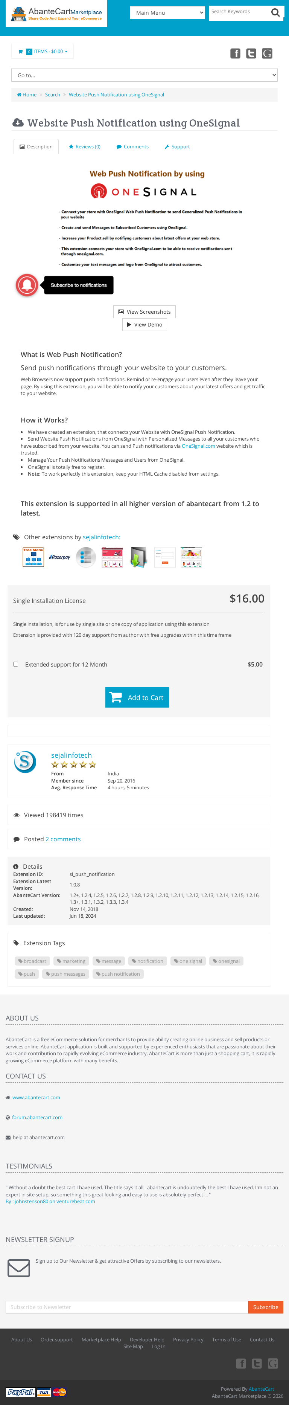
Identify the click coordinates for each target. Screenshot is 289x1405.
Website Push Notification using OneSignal (116, 94)
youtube (268, 53)
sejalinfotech (71, 755)
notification (149, 961)
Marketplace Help (101, 1339)
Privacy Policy (188, 1339)
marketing (73, 961)
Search (52, 94)
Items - (45, 51)
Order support (57, 1339)
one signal (190, 961)
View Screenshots (147, 311)
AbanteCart (261, 1388)
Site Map (133, 1346)
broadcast (34, 961)
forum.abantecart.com (37, 1117)
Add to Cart (145, 697)
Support (179, 146)
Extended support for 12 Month (143, 664)
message (110, 961)
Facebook (234, 53)
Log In (159, 1346)
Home (29, 94)
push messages (67, 973)
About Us (21, 1339)
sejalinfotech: (101, 537)
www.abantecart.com (36, 1097)
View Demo (146, 324)
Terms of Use (226, 1339)
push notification (120, 973)
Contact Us (262, 1339)
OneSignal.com (198, 445)
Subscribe (265, 1306)
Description (39, 146)
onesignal (228, 961)
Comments (135, 146)
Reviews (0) (86, 146)
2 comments (63, 839)
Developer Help (147, 1339)
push (29, 973)
